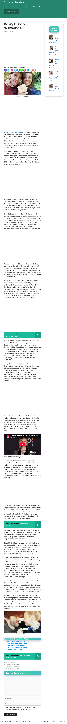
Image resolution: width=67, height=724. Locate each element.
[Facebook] (5, 70)
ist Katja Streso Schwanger (18, 648)
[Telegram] (8, 70)
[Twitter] (15, 70)
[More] (34, 70)
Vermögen (16, 7)
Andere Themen (11, 11)
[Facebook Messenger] (18, 70)
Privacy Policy (37, 7)
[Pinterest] (24, 70)
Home (7, 7)
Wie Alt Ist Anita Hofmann (17, 646)
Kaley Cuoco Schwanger (13, 133)
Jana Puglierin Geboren (16, 641)
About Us (25, 7)
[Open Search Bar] (60, 16)
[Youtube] (31, 70)
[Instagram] (12, 70)
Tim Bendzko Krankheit (12, 666)
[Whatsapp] (21, 70)
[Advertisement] (22, 50)
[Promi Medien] (6, 2)
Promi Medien (16, 2)
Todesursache (49, 7)
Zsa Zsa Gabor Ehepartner (17, 643)
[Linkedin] (28, 70)
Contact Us (54, 721)
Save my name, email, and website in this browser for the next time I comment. (20, 708)
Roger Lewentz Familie (12, 668)
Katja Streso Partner (15, 650)
